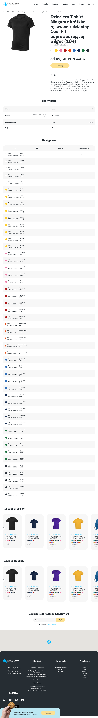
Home (4, 12)
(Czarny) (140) (16, 480)
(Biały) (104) (16, 154)
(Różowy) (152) (16, 282)
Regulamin (61, 669)
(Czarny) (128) (16, 473)
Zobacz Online (37, 680)
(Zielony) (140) (16, 452)
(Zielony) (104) (16, 430)
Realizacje (55, 4)
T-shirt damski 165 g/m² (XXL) (55, 537)
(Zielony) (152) (16, 459)
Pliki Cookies (61, 671)
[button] (3, 528)
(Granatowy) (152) (16, 423)
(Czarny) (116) (16, 466)
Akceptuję (48, 624)
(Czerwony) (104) (16, 289)
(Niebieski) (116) (16, 367)
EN (89, 4)
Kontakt (81, 4)
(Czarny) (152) (16, 487)
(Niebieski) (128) (16, 374)
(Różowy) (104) (16, 253)
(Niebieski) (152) (16, 388)
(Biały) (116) (16, 161)
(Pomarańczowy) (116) (17, 331)
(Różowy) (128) (16, 267)
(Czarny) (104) (16, 494)
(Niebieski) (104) (16, 360)
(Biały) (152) (16, 182)
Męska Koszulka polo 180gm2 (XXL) (78, 537)
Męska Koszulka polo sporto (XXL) (33, 537)
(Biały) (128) (16, 168)
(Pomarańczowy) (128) (17, 338)
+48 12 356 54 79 (38, 688)
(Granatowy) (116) (16, 402)
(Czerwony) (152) (16, 317)
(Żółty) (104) (16, 218)
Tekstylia (9, 12)
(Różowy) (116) (16, 260)
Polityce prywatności (31, 714)
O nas (36, 4)
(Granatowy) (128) (16, 409)
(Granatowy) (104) (16, 395)
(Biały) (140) (16, 175)
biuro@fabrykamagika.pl (38, 686)
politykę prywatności (51, 624)
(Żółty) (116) (16, 189)
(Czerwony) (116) (16, 296)
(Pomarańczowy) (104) (17, 324)
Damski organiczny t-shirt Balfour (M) (12, 537)
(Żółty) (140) (16, 204)
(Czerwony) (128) (16, 303)
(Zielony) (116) (16, 437)
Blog (73, 4)
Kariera (65, 4)
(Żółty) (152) (16, 211)
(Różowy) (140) (16, 274)
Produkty (45, 4)
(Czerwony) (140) (16, 310)
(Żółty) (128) (16, 197)
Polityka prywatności (61, 667)
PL (94, 4)
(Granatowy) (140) (16, 416)
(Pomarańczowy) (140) (17, 345)
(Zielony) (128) (16, 445)
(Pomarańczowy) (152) (17, 352)
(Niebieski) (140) (16, 381)
